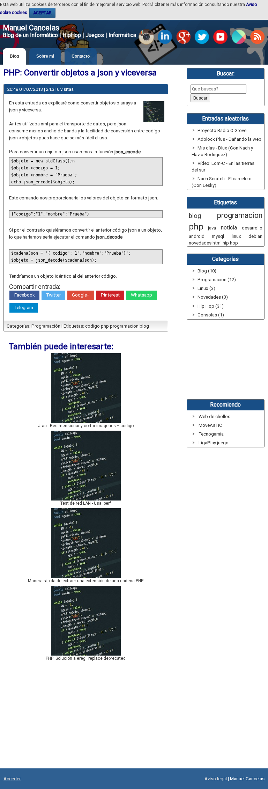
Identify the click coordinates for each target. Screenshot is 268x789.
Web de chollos (214, 416)
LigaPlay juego (214, 442)
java (212, 228)
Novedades (209, 297)
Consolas (207, 314)
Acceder (12, 778)
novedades (200, 243)
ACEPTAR (42, 12)
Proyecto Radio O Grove (222, 130)
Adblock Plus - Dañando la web (229, 139)
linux (236, 236)
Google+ (80, 295)
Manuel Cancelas (31, 27)
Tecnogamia (211, 434)
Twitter (53, 295)
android (196, 236)
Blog (14, 56)
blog (144, 326)
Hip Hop (206, 306)
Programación (45, 326)
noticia (229, 227)
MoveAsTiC (210, 425)
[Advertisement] (86, 717)
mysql (218, 236)
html (217, 243)
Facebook (24, 295)
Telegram (23, 307)
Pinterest (110, 295)
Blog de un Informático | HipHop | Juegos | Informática (69, 35)
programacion (124, 326)
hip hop (230, 243)
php (105, 326)
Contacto (81, 56)
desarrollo (252, 228)
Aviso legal (215, 778)
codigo (92, 326)
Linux (203, 288)
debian (255, 236)
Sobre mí (45, 56)
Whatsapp (141, 295)
